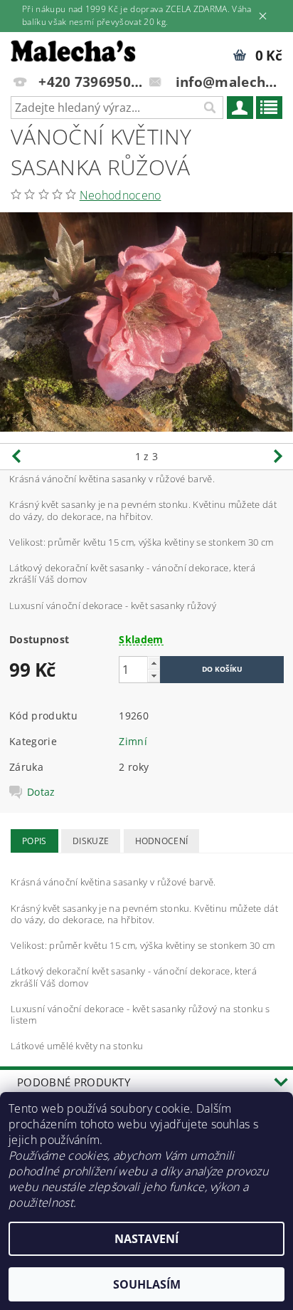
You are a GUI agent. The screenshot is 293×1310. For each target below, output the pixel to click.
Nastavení (146, 1239)
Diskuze (91, 841)
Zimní (133, 741)
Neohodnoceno (120, 195)
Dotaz (41, 792)
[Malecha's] (73, 50)
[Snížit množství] (153, 675)
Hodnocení (161, 841)
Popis (34, 841)
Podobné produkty (73, 1082)
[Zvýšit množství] (153, 663)
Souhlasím (147, 1284)
